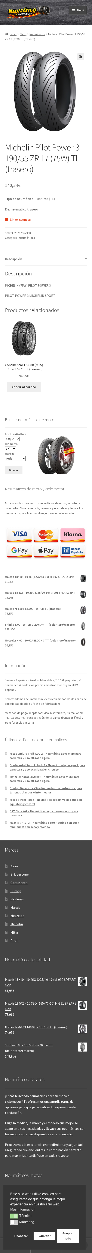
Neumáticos (37, 34)
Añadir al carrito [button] (24, 387)
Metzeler (17, 915)
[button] (80, 56)
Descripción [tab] (13, 259)
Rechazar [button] (21, 1236)
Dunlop (15, 891)
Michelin (16, 924)
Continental (19, 882)
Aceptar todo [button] (68, 1236)
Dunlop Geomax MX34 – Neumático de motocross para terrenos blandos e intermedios (46, 790)
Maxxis (15, 907)
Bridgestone (19, 874)
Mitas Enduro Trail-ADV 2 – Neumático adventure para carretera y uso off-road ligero (46, 756)
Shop (23, 34)
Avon (14, 866)
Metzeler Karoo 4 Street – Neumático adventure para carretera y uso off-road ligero (45, 779)
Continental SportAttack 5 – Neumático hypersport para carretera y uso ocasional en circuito (47, 767)
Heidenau (17, 899)
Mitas (14, 932)
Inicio (13, 34)
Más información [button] (22, 1209)
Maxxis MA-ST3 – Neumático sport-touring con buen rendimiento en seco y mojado (44, 825)
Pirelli (14, 940)
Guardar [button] (44, 1236)
